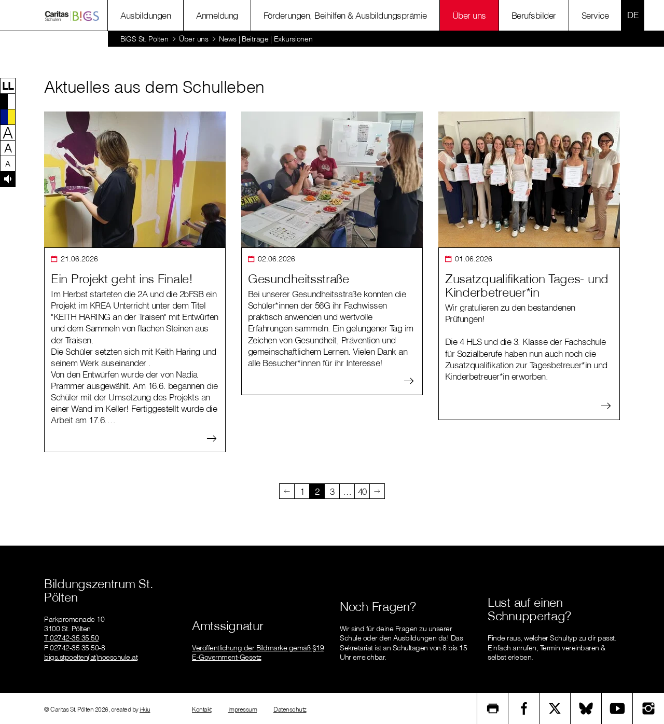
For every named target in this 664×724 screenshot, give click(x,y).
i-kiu (145, 709)
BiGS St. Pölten (144, 39)
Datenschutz (290, 709)
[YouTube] (617, 708)
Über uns (469, 15)
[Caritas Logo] (72, 15)
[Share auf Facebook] (524, 708)
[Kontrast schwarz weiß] (8, 101)
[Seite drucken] (492, 708)
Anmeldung (217, 15)
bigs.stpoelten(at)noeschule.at (90, 657)
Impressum (242, 709)
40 (362, 491)
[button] (8, 85)
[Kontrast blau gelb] (8, 116)
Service (595, 15)
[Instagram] (648, 708)
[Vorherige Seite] (287, 491)
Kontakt (202, 709)
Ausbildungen (145, 15)
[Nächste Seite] (377, 491)
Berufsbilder (533, 15)
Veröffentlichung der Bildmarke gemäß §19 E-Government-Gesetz (258, 652)
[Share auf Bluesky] (586, 708)
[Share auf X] (555, 708)
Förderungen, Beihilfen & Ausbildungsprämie (345, 15)
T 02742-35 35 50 (71, 638)
